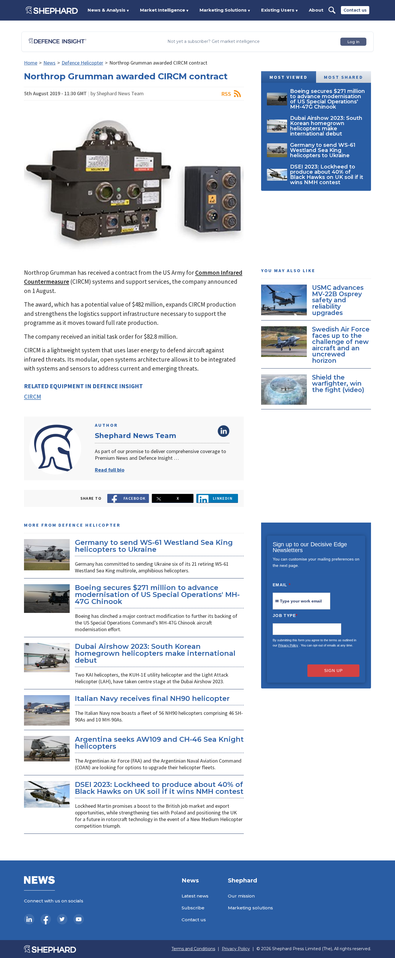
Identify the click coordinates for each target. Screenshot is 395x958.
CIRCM (32, 396)
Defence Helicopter (82, 62)
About (316, 10)
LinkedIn (223, 431)
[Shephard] (52, 10)
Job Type (285, 615)
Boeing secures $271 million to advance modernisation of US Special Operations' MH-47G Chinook (157, 594)
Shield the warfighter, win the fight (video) (338, 383)
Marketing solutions (250, 908)
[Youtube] (78, 919)
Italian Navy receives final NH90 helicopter (152, 698)
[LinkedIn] (29, 919)
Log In (353, 41)
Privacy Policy (288, 645)
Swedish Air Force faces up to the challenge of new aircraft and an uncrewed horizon (341, 344)
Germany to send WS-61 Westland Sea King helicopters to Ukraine (154, 546)
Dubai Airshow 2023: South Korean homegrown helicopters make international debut (155, 653)
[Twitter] (62, 919)
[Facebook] (45, 919)
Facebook (134, 498)
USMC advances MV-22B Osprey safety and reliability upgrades (337, 300)
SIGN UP (333, 670)
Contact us (355, 10)
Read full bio (109, 469)
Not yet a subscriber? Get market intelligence (213, 41)
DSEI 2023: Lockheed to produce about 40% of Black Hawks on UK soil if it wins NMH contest (159, 788)
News (49, 62)
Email (282, 585)
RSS (226, 93)
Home (30, 62)
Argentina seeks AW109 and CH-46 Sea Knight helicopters (159, 742)
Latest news (195, 896)
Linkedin (223, 498)
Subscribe (193, 908)
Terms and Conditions (193, 948)
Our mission (241, 896)
